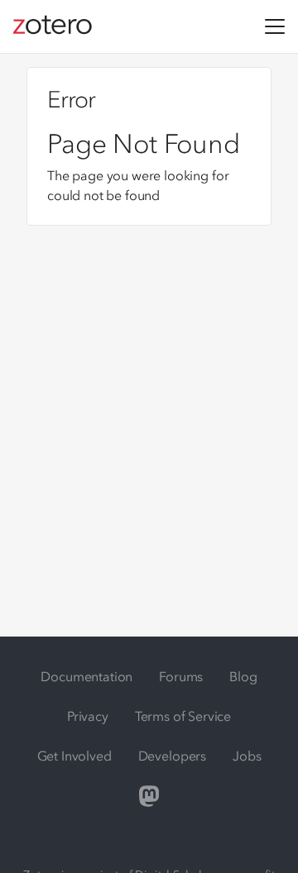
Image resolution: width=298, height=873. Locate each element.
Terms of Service (183, 716)
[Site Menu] (275, 26)
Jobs (247, 755)
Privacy (87, 716)
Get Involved (74, 755)
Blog (243, 676)
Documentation (86, 676)
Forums (181, 676)
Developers (172, 755)
